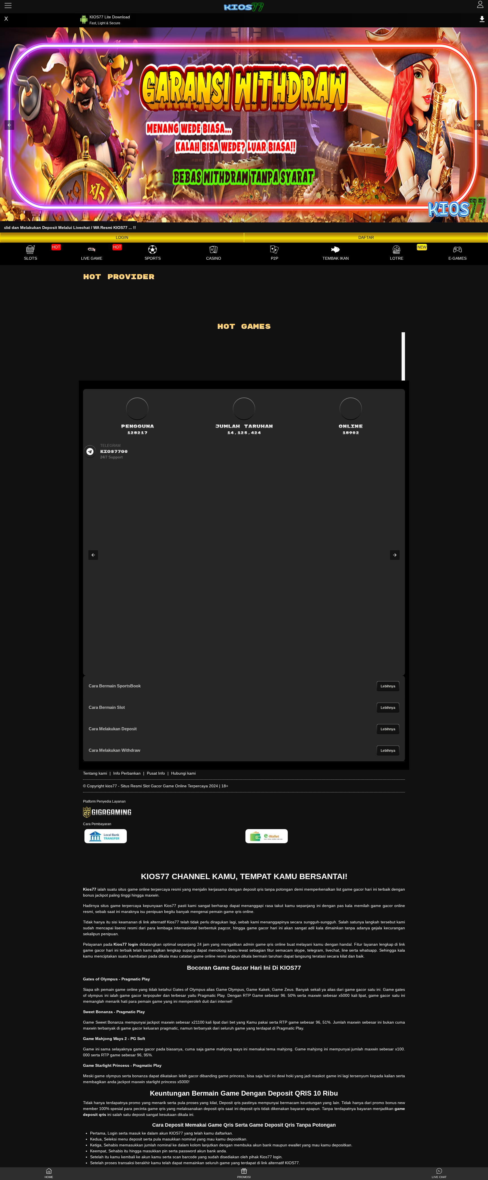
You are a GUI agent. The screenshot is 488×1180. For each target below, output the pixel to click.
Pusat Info (156, 773)
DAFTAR (366, 237)
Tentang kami (95, 773)
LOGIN (122, 237)
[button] (9, 125)
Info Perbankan (127, 773)
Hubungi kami (183, 773)
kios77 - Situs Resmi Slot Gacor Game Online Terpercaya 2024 (161, 786)
